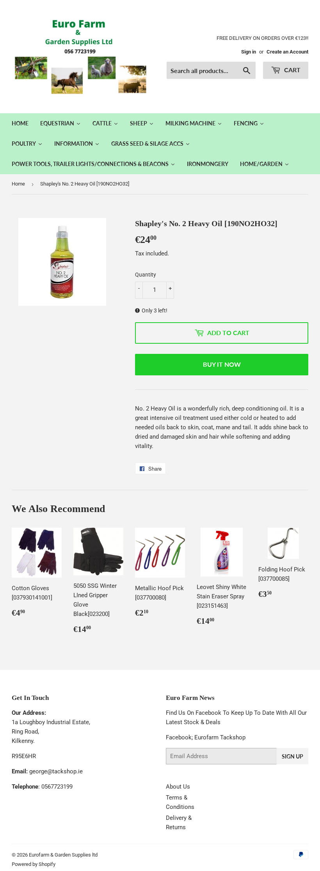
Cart (291, 69)
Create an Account (287, 52)
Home (18, 184)
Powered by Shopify (33, 864)
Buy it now (222, 364)
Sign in (248, 52)
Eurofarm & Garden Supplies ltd (63, 855)
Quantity (145, 274)
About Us (178, 786)
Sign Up (292, 756)
